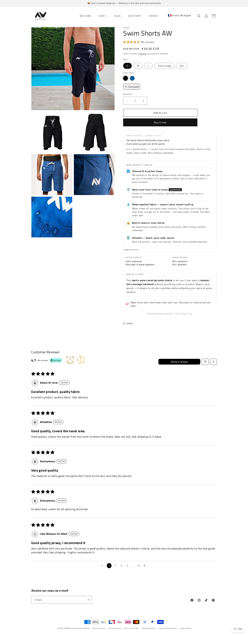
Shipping (142, 53)
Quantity (127, 94)
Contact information (168, 628)
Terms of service (131, 628)
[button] (103, 15)
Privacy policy (114, 628)
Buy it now (160, 122)
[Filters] (205, 362)
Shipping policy (149, 628)
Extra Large (164, 65)
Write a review (179, 362)
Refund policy (99, 628)
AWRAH (67, 628)
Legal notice (185, 628)
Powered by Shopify (80, 628)
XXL (182, 65)
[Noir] (125, 78)
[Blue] (132, 78)
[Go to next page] (145, 565)
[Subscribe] (88, 600)
